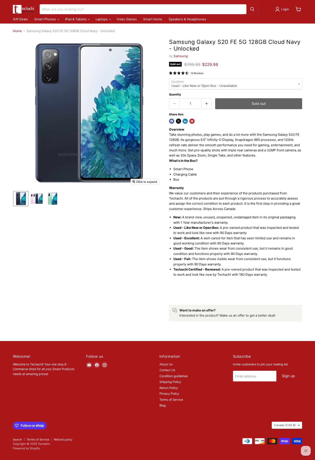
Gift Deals (20, 19)
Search (17, 439)
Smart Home (152, 19)
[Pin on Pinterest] (192, 121)
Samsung (181, 56)
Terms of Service (171, 399)
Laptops (102, 19)
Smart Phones (45, 19)
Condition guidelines (173, 376)
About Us (165, 364)
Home (17, 31)
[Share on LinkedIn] (185, 121)
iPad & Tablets (76, 19)
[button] (282, 9)
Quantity (175, 94)
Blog (162, 405)
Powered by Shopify (26, 448)
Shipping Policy (170, 382)
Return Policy (168, 388)
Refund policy (63, 439)
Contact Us (167, 370)
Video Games (127, 19)
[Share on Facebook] (171, 121)
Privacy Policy (169, 393)
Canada (285, 425)
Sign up (288, 376)
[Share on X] (178, 121)
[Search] (252, 9)
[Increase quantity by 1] (207, 103)
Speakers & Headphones (187, 19)
